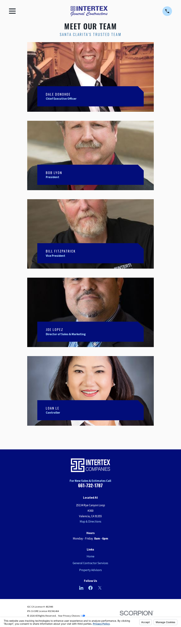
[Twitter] (100, 588)
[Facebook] (90, 588)
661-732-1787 (90, 485)
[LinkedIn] (81, 588)
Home (90, 556)
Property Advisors (90, 570)
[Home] (89, 11)
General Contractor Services (90, 563)
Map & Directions (90, 521)
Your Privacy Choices (69, 615)
